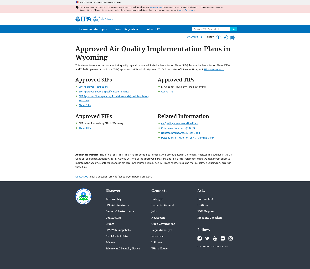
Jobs (154, 211)
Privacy (110, 242)
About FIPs (85, 128)
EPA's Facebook (199, 238)
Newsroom (158, 217)
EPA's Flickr (223, 238)
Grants (110, 224)
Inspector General (162, 205)
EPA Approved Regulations (93, 86)
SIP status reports (214, 69)
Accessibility (113, 199)
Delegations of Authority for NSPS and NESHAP (187, 137)
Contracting (113, 217)
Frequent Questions (209, 217)
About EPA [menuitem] (153, 29)
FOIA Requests (206, 211)
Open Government (163, 224)
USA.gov (156, 242)
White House (159, 248)
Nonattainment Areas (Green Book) (181, 132)
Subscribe (157, 236)
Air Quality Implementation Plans (179, 123)
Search (233, 29)
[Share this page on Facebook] (218, 37)
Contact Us (194, 37)
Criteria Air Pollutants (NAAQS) (178, 128)
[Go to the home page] (83, 19)
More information (186, 10)
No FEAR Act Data (117, 236)
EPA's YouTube (215, 238)
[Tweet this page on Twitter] (225, 37)
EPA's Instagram (230, 238)
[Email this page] (232, 37)
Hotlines (202, 205)
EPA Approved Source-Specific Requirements (104, 91)
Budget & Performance (120, 211)
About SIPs (85, 105)
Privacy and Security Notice (123, 248)
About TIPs (167, 91)
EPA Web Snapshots (118, 230)
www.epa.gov (156, 7)
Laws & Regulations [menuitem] (127, 29)
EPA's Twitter (207, 238)
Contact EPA (205, 199)
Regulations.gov (161, 230)
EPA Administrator (117, 205)
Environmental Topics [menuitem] (93, 29)
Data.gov (157, 199)
